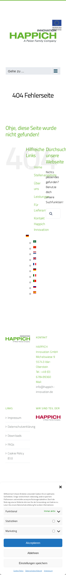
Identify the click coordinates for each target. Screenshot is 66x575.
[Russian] (34, 288)
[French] (34, 265)
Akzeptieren (33, 542)
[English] (34, 259)
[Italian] (34, 276)
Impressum (48, 570)
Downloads (14, 435)
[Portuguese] (34, 282)
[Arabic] (34, 243)
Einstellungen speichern (33, 563)
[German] (27, 237)
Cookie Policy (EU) (16, 455)
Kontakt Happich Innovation (41, 224)
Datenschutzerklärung (33, 570)
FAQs (11, 444)
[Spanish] (34, 293)
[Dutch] (34, 254)
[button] (60, 487)
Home (38, 167)
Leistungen (41, 196)
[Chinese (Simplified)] (34, 248)
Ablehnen (33, 553)
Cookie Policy (18, 570)
